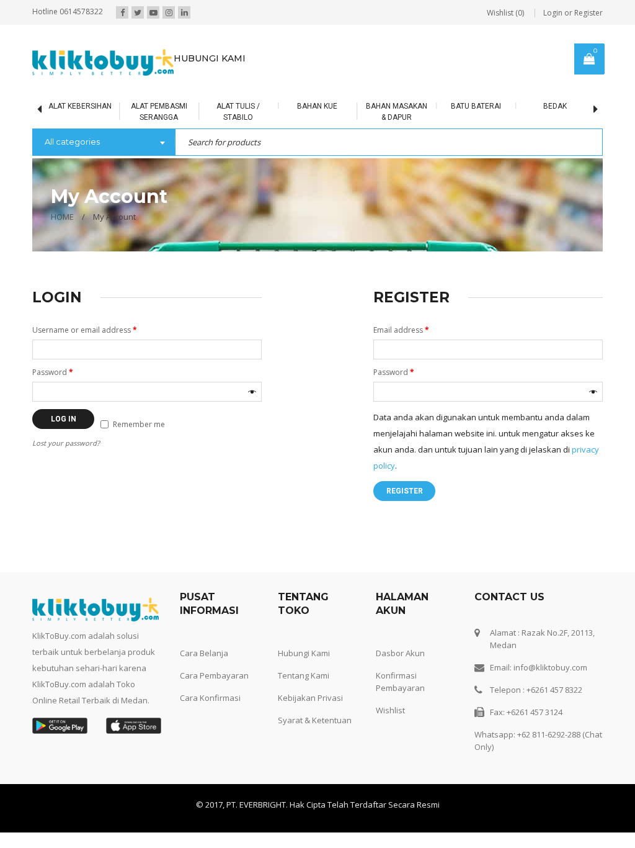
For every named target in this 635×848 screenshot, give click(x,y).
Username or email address (84, 330)
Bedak (555, 106)
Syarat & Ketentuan (315, 720)
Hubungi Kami (304, 653)
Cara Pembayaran (214, 675)
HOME (62, 216)
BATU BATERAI (476, 106)
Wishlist (390, 710)
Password (52, 372)
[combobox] (103, 143)
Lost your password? (66, 443)
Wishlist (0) (505, 12)
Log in (63, 419)
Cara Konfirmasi (210, 697)
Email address (401, 330)
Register (404, 491)
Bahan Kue (317, 106)
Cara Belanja (204, 653)
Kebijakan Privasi (310, 697)
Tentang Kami (303, 675)
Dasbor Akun (400, 653)
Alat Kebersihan (80, 106)
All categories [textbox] (72, 142)
